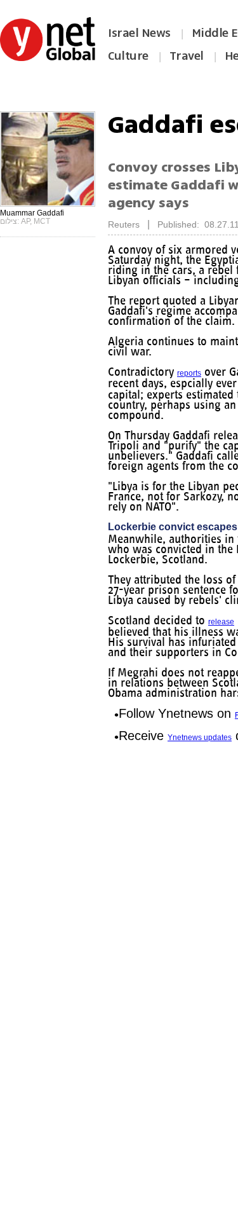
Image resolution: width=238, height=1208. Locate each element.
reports (195, 383)
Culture (128, 56)
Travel (186, 56)
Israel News (139, 33)
